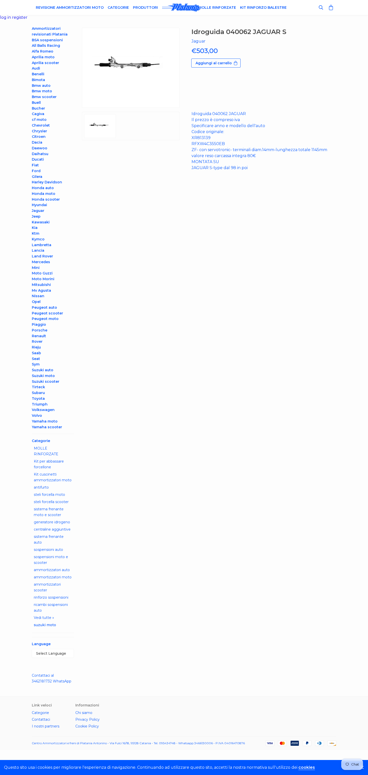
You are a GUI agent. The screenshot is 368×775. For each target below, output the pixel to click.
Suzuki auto (42, 370)
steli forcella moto (49, 494)
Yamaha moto (45, 421)
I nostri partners (45, 726)
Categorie (118, 7)
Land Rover (42, 256)
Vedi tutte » (44, 617)
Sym (36, 364)
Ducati (38, 159)
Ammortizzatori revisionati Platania (50, 31)
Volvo (37, 415)
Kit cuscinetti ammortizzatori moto (53, 477)
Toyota (38, 398)
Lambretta (41, 245)
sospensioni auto (48, 549)
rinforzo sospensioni (51, 597)
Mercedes (41, 262)
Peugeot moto (45, 318)
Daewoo (39, 148)
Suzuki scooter (45, 381)
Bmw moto (42, 91)
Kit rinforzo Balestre (263, 7)
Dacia (37, 142)
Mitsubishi (41, 284)
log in (6, 17)
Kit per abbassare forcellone (49, 464)
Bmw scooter (44, 97)
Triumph (40, 404)
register (20, 17)
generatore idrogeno (52, 522)
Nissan (38, 296)
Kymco (38, 239)
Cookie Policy (87, 726)
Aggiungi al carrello (214, 63)
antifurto (41, 487)
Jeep (36, 216)
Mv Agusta (41, 290)
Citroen (39, 136)
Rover (37, 341)
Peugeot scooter (47, 313)
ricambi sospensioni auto (51, 607)
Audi (36, 68)
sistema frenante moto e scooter (49, 512)
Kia (35, 227)
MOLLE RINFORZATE (46, 451)
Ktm (35, 233)
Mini (36, 267)
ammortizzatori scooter (47, 587)
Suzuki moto (43, 375)
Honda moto (43, 193)
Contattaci (41, 719)
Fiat (35, 165)
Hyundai (39, 205)
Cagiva (38, 114)
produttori (145, 7)
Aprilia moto (43, 57)
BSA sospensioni (47, 40)
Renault (39, 336)
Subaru (38, 393)
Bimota (38, 80)
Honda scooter (46, 199)
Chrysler (39, 131)
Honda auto (43, 188)
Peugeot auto (44, 307)
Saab (36, 353)
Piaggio (39, 324)
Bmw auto (41, 85)
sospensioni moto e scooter (51, 560)
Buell (36, 102)
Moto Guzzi (42, 273)
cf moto (39, 119)
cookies (306, 767)
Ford (36, 171)
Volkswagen (43, 410)
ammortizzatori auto (52, 570)
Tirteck (38, 387)
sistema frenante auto (49, 539)
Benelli (38, 74)
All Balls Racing (46, 45)
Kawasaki (41, 222)
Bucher (38, 108)
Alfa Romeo (42, 51)
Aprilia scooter (45, 63)
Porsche (39, 330)
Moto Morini (43, 279)
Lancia (38, 250)
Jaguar (38, 210)
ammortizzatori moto (53, 577)
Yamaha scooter (47, 427)
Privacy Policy (87, 719)
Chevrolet (41, 125)
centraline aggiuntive (52, 529)
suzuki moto (45, 625)
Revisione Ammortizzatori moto (70, 7)
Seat (36, 358)
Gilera (37, 176)
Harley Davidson (47, 182)
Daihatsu (40, 154)
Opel (36, 301)
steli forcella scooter (51, 502)
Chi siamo (83, 712)
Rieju (36, 347)
